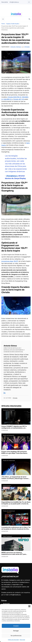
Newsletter (4, 2)
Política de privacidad (13, 639)
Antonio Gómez (15, 47)
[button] (29, 606)
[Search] (29, 19)
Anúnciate (6, 603)
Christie (27, 47)
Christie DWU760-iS (14, 97)
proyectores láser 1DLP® (9, 261)
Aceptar (16, 626)
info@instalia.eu (14, 2)
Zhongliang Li (12, 176)
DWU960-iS (7, 99)
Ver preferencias (16, 635)
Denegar (16, 631)
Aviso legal (22, 639)
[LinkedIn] (5, 393)
